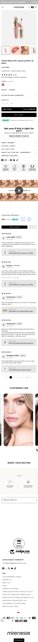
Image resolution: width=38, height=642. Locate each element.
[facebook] (3, 568)
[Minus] (3, 103)
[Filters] (30, 227)
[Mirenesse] (19, 7)
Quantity (5, 100)
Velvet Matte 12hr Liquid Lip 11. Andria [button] (21, 284)
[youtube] (12, 568)
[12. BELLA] (3, 85)
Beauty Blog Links (10, 606)
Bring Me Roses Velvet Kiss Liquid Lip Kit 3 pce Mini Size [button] (21, 343)
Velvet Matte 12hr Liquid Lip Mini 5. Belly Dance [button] (20, 370)
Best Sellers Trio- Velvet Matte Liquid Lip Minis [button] (21, 311)
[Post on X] (8, 160)
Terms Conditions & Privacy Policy (17, 591)
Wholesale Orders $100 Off (14, 600)
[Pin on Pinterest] (11, 160)
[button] (17, 160)
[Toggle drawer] (2, 7)
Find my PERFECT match (19, 136)
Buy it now (19, 115)
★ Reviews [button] (19, 640)
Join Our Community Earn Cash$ (16, 594)
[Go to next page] (30, 377)
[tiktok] (15, 568)
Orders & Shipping (10, 589)
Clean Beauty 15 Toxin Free (14, 603)
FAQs (4, 586)
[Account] (29, 7)
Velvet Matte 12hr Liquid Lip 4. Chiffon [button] (21, 253)
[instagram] (9, 568)
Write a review (14, 227)
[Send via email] (14, 160)
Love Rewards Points (11, 577)
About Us (6, 583)
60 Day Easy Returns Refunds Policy (18, 597)
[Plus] (11, 103)
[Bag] (35, 7)
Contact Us (7, 580)
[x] (6, 568)
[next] (22, 476)
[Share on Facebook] (2, 160)
